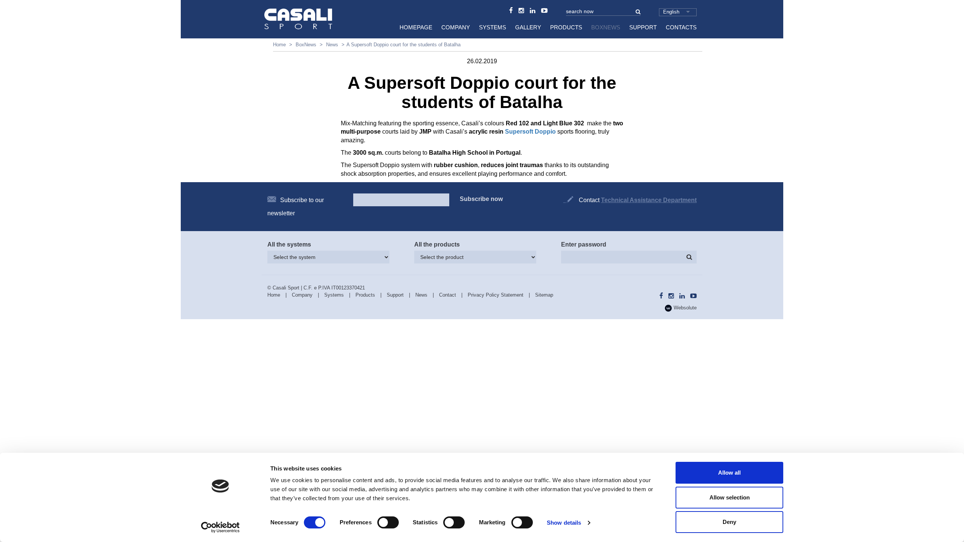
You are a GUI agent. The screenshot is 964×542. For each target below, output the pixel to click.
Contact (447, 295)
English (671, 12)
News (332, 44)
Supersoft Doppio (530, 131)
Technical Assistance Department (649, 200)
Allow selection (729, 497)
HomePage (416, 27)
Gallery (528, 27)
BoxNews (605, 27)
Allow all (729, 472)
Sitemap (544, 295)
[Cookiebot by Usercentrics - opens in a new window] (220, 527)
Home (279, 44)
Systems (492, 27)
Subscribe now (481, 199)
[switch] (388, 522)
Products (566, 27)
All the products (437, 244)
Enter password (583, 244)
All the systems (289, 244)
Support (643, 27)
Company (455, 27)
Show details (564, 522)
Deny (729, 522)
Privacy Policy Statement (495, 295)
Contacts (681, 27)
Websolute (684, 308)
